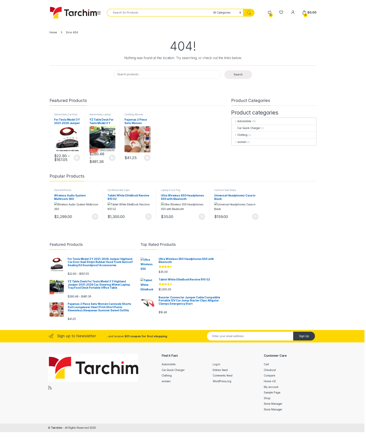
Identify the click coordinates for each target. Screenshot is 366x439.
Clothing (129, 114)
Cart (266, 364)
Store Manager (273, 403)
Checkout (270, 370)
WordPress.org (222, 381)
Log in (216, 364)
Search (238, 74)
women (241, 141)
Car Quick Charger (248, 128)
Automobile (60, 114)
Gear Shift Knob (62, 190)
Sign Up (304, 336)
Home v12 (270, 381)
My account (271, 387)
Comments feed (222, 375)
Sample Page (272, 392)
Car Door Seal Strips (225, 190)
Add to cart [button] (95, 216)
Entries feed (220, 370)
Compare (269, 375)
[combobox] (159, 13)
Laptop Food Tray (100, 115)
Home (53, 32)
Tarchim (56, 427)
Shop (267, 398)
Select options (75, 158)
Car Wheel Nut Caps (118, 190)
